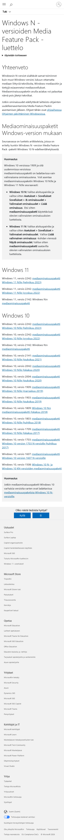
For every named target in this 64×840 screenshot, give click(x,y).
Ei (41, 515)
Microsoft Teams (10, 709)
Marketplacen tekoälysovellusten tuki (19, 740)
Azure (6, 688)
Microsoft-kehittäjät (12, 729)
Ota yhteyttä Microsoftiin (14, 829)
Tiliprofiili (7, 579)
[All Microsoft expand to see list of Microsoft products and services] (4, 4)
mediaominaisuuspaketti (16, 303)
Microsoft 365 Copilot (12, 703)
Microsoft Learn (10, 734)
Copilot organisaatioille (13, 543)
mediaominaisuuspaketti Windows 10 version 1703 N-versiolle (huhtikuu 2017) (31, 443)
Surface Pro (8, 532)
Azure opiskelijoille (11, 662)
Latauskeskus (9, 584)
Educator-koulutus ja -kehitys (15, 652)
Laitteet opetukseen (12, 631)
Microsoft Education (12, 625)
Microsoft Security (11, 682)
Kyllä (22, 515)
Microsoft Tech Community (14, 745)
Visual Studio (9, 766)
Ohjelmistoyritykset (11, 761)
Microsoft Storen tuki (12, 589)
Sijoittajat (8, 802)
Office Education (10, 646)
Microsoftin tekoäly (11, 677)
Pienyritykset (9, 714)
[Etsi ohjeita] (11, 4)
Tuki (5, 11)
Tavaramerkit (53, 829)
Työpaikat (8, 781)
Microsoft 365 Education (13, 641)
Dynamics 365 (9, 693)
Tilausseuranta (10, 600)
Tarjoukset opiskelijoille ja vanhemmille (19, 657)
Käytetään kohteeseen (15, 55)
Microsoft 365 (9, 553)
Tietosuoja (30, 829)
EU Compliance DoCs (30, 834)
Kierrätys (7, 605)
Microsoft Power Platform (14, 755)
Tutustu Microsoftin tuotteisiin (16, 558)
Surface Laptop (10, 537)
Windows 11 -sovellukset (14, 564)
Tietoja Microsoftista (12, 786)
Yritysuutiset (9, 791)
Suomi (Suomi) (14, 811)
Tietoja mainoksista (12, 834)
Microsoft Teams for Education (16, 636)
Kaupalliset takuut (11, 610)
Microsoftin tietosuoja (12, 797)
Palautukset (8, 594)
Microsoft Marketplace (13, 750)
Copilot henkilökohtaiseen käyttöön (18, 548)
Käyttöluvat (41, 829)
